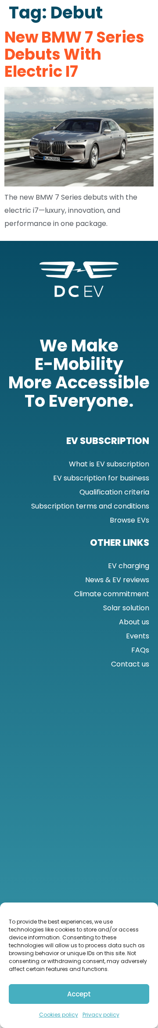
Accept (79, 994)
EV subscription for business (101, 478)
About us (134, 622)
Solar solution (126, 608)
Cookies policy (58, 1014)
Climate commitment (111, 594)
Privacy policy (101, 1014)
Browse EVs (129, 520)
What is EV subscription (109, 464)
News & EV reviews (117, 580)
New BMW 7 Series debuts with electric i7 (74, 54)
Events (137, 636)
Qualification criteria (114, 492)
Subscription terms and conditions (90, 506)
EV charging (128, 566)
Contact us (130, 664)
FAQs (140, 650)
